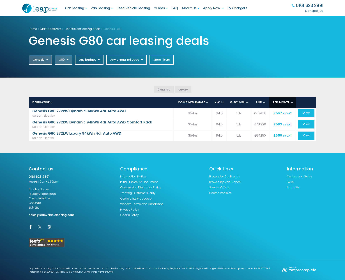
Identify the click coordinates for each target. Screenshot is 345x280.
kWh (218, 102)
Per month (281, 102)
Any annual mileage (124, 60)
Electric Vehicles (220, 193)
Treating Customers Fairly (137, 193)
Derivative (41, 102)
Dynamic (163, 89)
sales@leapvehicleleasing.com (51, 215)
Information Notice (133, 176)
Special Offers (219, 187)
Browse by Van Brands (225, 182)
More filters (161, 60)
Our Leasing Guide (299, 176)
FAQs (290, 182)
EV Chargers (237, 8)
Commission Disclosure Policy (140, 187)
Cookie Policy (129, 215)
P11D (259, 102)
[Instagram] (49, 228)
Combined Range (191, 102)
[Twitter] (40, 228)
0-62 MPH (237, 102)
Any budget (87, 60)
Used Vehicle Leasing (133, 8)
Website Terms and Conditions (141, 204)
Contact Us (314, 10)
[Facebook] (30, 228)
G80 (62, 60)
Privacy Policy (129, 209)
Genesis (38, 60)
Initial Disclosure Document (139, 182)
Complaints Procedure (136, 199)
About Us (293, 187)
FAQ (174, 8)
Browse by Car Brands (224, 176)
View (306, 113)
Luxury (183, 89)
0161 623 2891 (39, 176)
